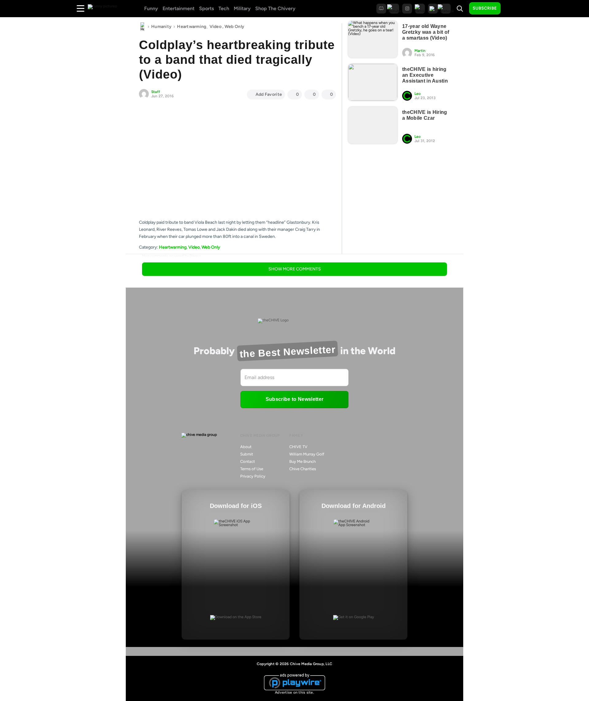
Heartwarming (191, 26)
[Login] (511, 9)
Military (242, 8)
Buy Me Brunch (302, 461)
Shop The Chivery (275, 8)
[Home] (142, 26)
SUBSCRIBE (485, 8)
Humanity (161, 26)
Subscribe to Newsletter (294, 399)
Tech (223, 8)
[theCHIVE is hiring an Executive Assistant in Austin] (372, 82)
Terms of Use (251, 469)
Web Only (234, 26)
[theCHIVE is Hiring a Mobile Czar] (372, 125)
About (246, 446)
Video (215, 26)
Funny (151, 8)
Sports (206, 8)
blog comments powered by (171, 256)
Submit (246, 454)
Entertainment (178, 8)
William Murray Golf (306, 454)
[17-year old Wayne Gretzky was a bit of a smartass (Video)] (372, 39)
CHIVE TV (298, 446)
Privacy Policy (252, 476)
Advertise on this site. (294, 692)
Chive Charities (302, 469)
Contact (247, 461)
